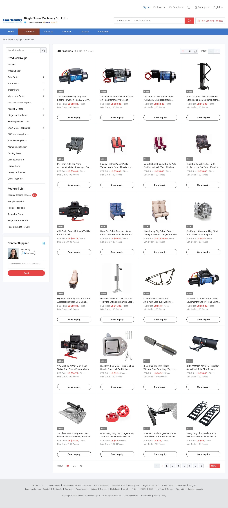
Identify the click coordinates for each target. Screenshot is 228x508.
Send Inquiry (74, 117)
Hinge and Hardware (18, 115)
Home (10, 31)
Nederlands (115, 489)
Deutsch (103, 489)
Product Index (167, 485)
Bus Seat (12, 64)
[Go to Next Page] (217, 51)
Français (68, 489)
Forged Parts (14, 165)
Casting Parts (14, 153)
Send (26, 273)
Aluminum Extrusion (17, 146)
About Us (48, 31)
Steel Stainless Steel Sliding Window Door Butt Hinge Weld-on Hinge (159, 369)
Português (57, 489)
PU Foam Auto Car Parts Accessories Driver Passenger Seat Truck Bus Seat (73, 167)
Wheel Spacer (14, 70)
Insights (192, 485)
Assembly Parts (15, 108)
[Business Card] (43, 243)
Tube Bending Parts (17, 140)
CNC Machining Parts (18, 134)
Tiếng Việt (180, 489)
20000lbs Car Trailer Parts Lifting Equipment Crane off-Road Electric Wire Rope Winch (202, 302)
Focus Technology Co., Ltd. (93, 495)
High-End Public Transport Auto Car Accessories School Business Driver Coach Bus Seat (116, 234)
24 (68, 466)
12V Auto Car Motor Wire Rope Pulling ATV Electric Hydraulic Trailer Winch (158, 100)
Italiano (94, 489)
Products (30, 31)
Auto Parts (13, 77)
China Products (53, 485)
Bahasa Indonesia (195, 489)
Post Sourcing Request (212, 20)
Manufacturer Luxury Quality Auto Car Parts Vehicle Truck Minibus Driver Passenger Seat (159, 167)
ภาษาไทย (160, 489)
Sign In (146, 7)
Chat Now (29, 253)
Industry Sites (134, 485)
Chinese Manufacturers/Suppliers (77, 485)
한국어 (134, 489)
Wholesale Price (118, 485)
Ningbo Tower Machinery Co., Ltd (44, 18)
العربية (125, 489)
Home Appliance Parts (18, 121)
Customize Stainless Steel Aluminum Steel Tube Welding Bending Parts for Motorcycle (157, 302)
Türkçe (169, 489)
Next (213, 465)
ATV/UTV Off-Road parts (19, 102)
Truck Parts (13, 83)
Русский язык (81, 489)
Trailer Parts (13, 89)
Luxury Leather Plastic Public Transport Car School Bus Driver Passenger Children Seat (115, 167)
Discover (85, 31)
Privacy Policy (160, 495)
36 (74, 465)
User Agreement (131, 495)
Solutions (66, 31)
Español (46, 489)
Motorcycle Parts (16, 96)
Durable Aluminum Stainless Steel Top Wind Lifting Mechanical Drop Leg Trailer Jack (116, 302)
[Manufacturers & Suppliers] (23, 6)
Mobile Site (181, 485)
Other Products (15, 178)
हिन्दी (151, 489)
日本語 (143, 489)
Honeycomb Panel (16, 172)
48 (81, 465)
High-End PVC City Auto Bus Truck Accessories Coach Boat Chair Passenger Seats (73, 302)
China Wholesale (101, 485)
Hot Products (38, 485)
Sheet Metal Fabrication (19, 127)
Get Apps (202, 7)
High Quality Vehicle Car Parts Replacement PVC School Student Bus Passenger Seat (202, 167)
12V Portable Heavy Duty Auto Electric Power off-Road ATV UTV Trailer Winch (73, 100)
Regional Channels (151, 485)
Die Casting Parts (16, 159)
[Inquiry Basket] (189, 7)
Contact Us (103, 31)
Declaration (146, 495)
